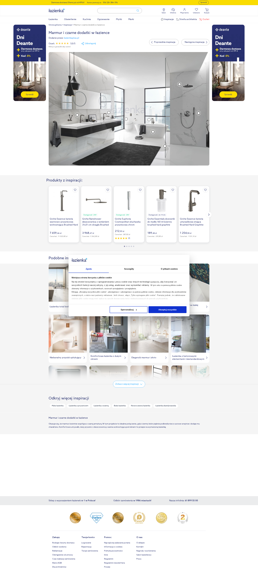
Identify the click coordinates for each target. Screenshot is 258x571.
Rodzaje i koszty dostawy (63, 543)
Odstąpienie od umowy (62, 555)
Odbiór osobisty (59, 547)
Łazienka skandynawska (165, 406)
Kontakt (140, 547)
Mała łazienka (57, 406)
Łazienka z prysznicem (78, 406)
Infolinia (173, 13)
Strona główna (55, 25)
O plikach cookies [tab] (169, 269)
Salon (164, 13)
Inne (106, 555)
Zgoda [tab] (89, 269)
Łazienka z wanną (101, 406)
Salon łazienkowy (143, 555)
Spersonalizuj (127, 310)
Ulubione (196, 13)
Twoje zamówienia (89, 551)
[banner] (29, 63)
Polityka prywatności (113, 551)
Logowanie (86, 543)
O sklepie (140, 543)
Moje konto (184, 13)
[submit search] (136, 10)
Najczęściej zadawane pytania (117, 543)
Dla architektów (59, 567)
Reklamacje (57, 551)
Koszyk (206, 13)
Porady (107, 567)
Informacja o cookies (113, 547)
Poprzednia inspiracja (164, 42)
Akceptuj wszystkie (167, 310)
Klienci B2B (57, 563)
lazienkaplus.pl (71, 38)
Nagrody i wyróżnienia (146, 551)
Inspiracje (68, 25)
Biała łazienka (120, 406)
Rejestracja (86, 547)
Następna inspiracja (195, 42)
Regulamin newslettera (114, 563)
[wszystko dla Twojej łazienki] (63, 9)
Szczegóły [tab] (129, 269)
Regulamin (108, 559)
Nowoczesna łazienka (140, 406)
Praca (138, 559)
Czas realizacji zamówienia (63, 559)
